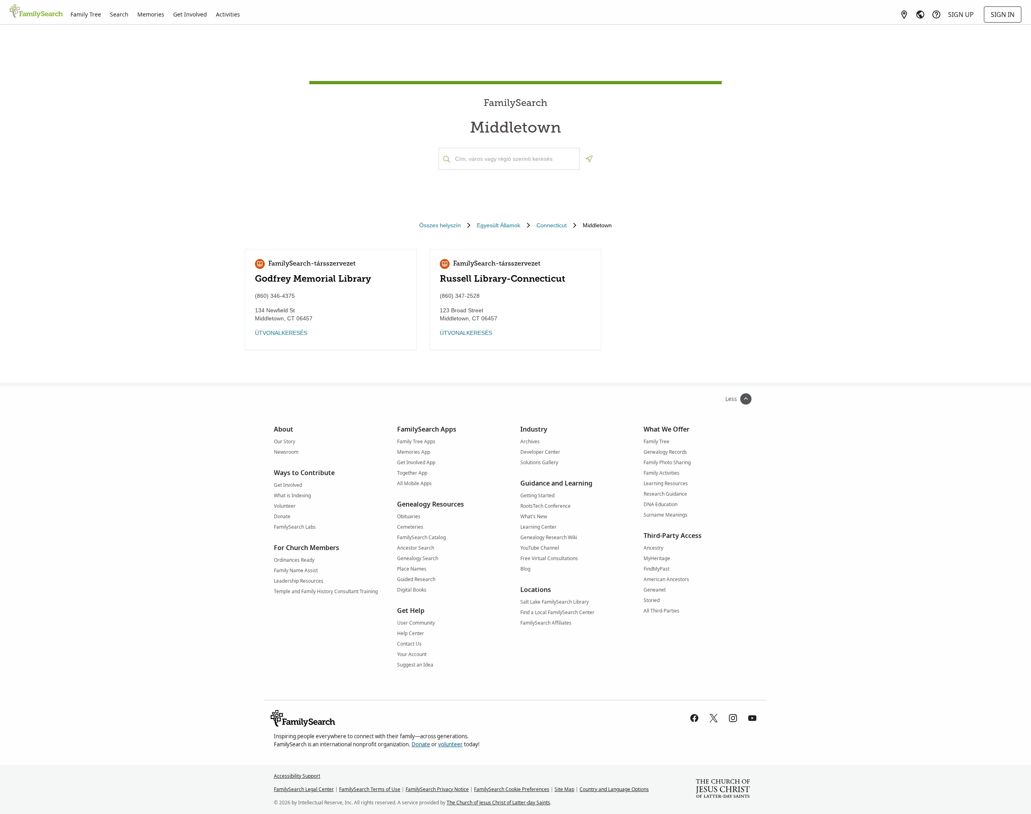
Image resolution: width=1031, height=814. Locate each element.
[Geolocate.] (589, 159)
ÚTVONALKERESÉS (281, 333)
